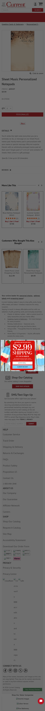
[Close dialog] (43, 341)
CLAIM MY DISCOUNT (22, 366)
